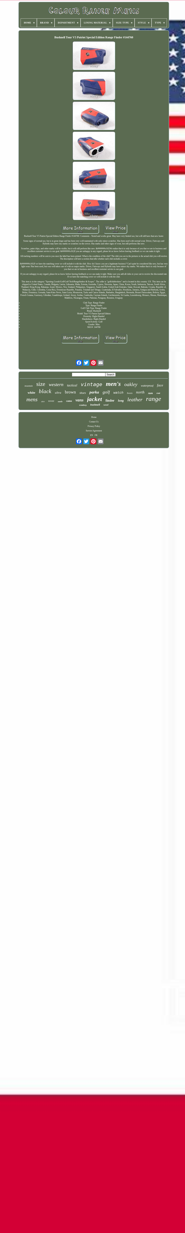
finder (110, 400)
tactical (72, 385)
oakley (130, 384)
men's (113, 383)
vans (79, 400)
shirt (43, 402)
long (121, 400)
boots (129, 393)
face (160, 385)
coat (158, 393)
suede (60, 401)
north (140, 392)
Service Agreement (94, 430)
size (40, 384)
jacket (94, 399)
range (153, 398)
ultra (58, 392)
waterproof (147, 385)
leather (134, 399)
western (56, 384)
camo (69, 401)
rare (150, 393)
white (31, 392)
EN (91, 435)
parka (94, 392)
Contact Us (94, 421)
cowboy (83, 405)
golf (106, 391)
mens (32, 399)
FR (96, 435)
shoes (82, 392)
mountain (29, 386)
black (45, 391)
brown (70, 392)
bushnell (95, 404)
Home (93, 417)
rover (51, 400)
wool (106, 404)
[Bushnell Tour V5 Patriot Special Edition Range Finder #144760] (93, 56)
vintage (91, 384)
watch (118, 393)
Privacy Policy (94, 426)
